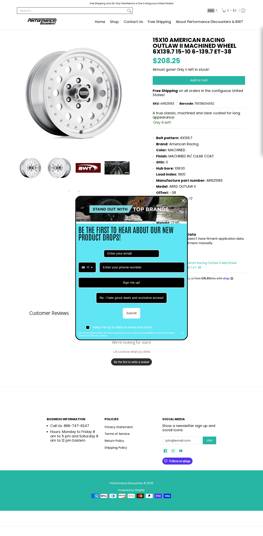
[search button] (129, 11)
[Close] (183, 200)
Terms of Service (117, 434)
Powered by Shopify (131, 490)
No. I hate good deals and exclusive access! (132, 298)
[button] (212, 10)
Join (209, 440)
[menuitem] (229, 10)
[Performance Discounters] (42, 21)
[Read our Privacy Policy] (182, 333)
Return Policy (114, 441)
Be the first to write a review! (131, 362)
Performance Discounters (126, 483)
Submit (131, 313)
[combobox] (87, 267)
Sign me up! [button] (131, 282)
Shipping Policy (116, 447)
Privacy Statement (119, 427)
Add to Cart (199, 80)
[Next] (78, 191)
